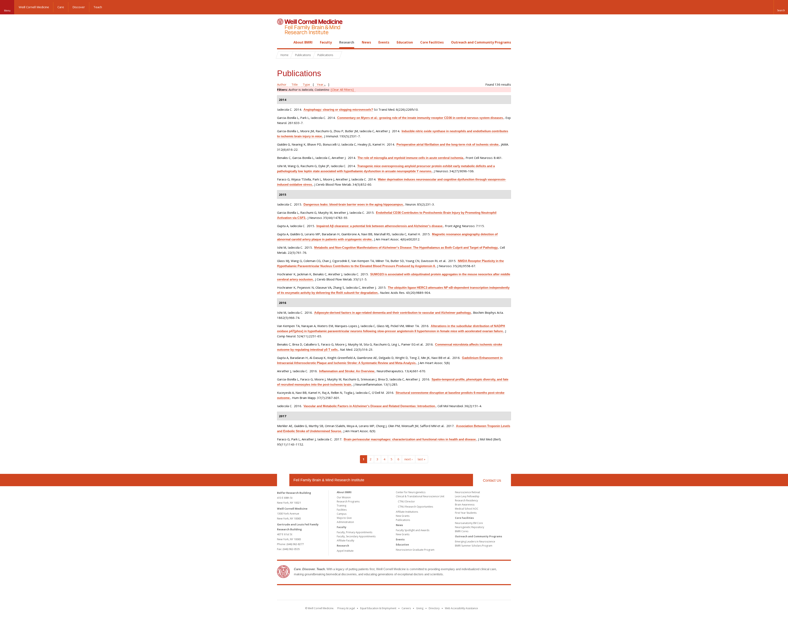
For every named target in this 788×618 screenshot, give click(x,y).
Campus (341, 514)
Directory (434, 608)
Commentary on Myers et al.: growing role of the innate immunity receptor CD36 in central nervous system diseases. (420, 117)
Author (281, 84)
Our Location (283, 480)
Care (60, 7)
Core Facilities (432, 42)
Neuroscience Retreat (467, 492)
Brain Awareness (464, 504)
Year (320, 84)
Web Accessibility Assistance (461, 608)
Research (346, 42)
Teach (97, 7)
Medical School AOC (466, 508)
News (366, 42)
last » (421, 459)
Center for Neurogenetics (410, 492)
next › (408, 459)
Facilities (342, 509)
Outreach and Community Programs (481, 42)
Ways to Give (344, 518)
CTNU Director (406, 501)
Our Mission (344, 497)
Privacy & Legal (346, 608)
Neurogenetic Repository (469, 527)
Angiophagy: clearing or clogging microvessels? (338, 109)
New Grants (402, 516)
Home (281, 42)
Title (294, 84)
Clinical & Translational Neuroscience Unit (420, 496)
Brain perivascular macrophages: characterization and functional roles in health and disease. (410, 439)
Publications (403, 520)
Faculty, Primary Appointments (354, 532)
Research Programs (348, 501)
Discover (78, 7)
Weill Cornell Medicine (34, 7)
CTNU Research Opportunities (415, 506)
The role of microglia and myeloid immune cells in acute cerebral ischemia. (410, 158)
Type (306, 84)
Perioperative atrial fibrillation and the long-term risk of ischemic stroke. (447, 144)
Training (341, 505)
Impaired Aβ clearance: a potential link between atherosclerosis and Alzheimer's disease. (379, 226)
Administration (345, 522)
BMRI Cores (461, 531)
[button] (781, 7)
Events (383, 42)
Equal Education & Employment (378, 608)
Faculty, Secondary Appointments (356, 536)
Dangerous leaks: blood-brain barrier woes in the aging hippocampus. (354, 204)
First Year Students (465, 513)
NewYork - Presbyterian (428, 593)
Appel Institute (345, 551)
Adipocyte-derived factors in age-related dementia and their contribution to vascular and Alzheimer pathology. (392, 312)
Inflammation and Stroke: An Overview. (347, 371)
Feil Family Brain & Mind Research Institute (328, 480)
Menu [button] (7, 10)
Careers (406, 608)
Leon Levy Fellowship (467, 496)
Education (405, 42)
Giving (419, 608)
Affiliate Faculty (345, 540)
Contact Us (492, 480)
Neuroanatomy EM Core (469, 523)
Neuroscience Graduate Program (415, 549)
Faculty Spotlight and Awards (412, 530)
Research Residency (466, 500)
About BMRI (303, 42)
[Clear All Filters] (342, 89)
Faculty (326, 42)
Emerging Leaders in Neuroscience (475, 541)
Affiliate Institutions (407, 511)
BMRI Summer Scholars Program (473, 545)
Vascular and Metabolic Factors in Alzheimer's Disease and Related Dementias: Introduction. (370, 406)
